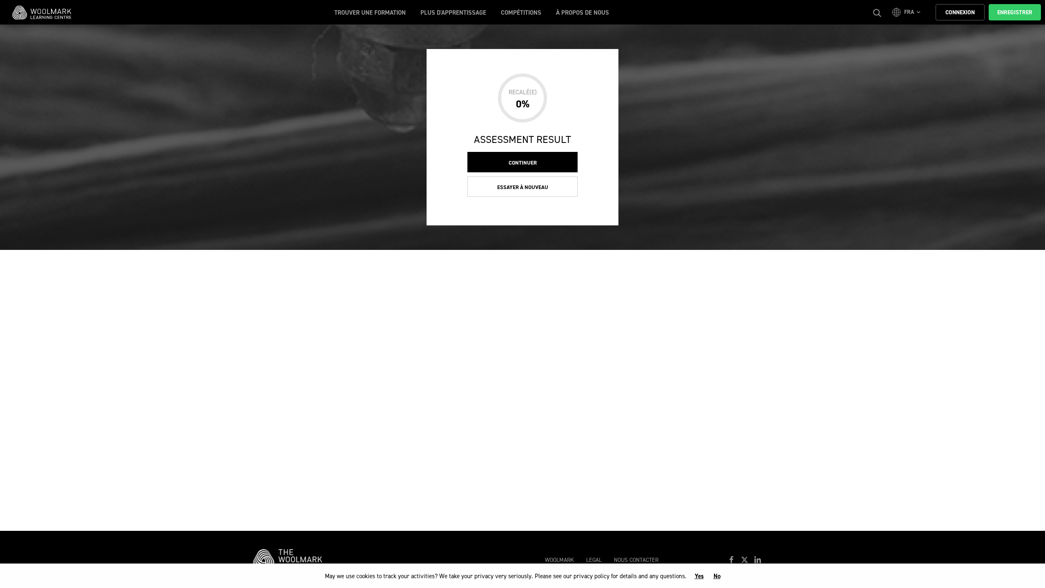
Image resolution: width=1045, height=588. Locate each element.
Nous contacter (636, 560)
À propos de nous (582, 13)
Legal (594, 560)
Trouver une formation (370, 13)
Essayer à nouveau (522, 187)
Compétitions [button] (521, 13)
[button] (907, 12)
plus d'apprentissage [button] (453, 13)
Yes (699, 576)
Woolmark (559, 560)
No (717, 576)
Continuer (523, 162)
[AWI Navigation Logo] (291, 559)
